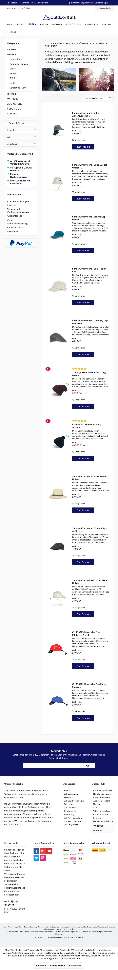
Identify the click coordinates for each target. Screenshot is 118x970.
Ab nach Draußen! (101, 800)
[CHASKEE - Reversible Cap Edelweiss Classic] (57, 650)
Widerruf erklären (98, 828)
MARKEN (12, 113)
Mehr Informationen (69, 958)
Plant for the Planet (102, 797)
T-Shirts (13, 78)
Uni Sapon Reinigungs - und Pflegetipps (74, 823)
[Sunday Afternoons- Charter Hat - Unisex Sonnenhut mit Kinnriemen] (57, 598)
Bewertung (11, 143)
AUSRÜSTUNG (15, 103)
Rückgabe (68, 804)
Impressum (98, 818)
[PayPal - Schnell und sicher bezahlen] (21, 243)
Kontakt (67, 790)
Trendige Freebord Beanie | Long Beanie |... (89, 374)
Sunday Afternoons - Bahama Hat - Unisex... (89, 478)
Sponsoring (69, 814)
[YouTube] (49, 851)
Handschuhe (15, 59)
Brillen (12, 82)
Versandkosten (44, 927)
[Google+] (43, 851)
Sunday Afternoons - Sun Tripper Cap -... (89, 270)
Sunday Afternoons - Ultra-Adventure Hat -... (86, 114)
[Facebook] (36, 851)
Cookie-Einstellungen (18, 201)
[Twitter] (36, 858)
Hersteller (11, 130)
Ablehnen (41, 965)
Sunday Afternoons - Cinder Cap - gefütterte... (89, 529)
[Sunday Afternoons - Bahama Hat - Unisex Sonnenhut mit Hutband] (57, 494)
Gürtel (12, 68)
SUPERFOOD (14, 108)
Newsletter (12, 231)
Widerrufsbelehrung (17, 223)
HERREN (11, 54)
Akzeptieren (74, 965)
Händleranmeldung (102, 794)
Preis (8, 136)
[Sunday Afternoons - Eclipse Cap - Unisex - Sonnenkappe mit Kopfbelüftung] (57, 235)
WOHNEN (12, 98)
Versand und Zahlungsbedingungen (18, 210)
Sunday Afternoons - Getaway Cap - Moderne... (90, 322)
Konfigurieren (57, 965)
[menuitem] (104, 8)
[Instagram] (43, 858)
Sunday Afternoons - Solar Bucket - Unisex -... (90, 166)
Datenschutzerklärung (103, 821)
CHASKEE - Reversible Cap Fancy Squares (89, 685)
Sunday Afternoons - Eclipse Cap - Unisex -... (89, 218)
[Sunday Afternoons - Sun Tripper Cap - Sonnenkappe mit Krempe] (57, 287)
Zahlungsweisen (71, 794)
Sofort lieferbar (16, 123)
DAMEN (11, 49)
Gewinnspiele (70, 811)
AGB (9, 219)
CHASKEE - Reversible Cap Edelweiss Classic (86, 633)
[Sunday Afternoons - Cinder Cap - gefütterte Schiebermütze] (57, 546)
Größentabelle (14, 215)
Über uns (11, 205)
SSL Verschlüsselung (73, 818)
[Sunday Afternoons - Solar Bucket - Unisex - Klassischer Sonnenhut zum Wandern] (57, 183)
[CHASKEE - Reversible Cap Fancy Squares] (57, 702)
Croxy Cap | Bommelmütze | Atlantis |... (86, 426)
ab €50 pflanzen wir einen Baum (20, 182)
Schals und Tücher (18, 87)
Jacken (12, 73)
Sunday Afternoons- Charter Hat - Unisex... (89, 581)
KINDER (11, 94)
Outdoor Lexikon (15, 227)
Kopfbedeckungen (18, 63)
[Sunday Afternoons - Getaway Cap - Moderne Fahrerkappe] (57, 338)
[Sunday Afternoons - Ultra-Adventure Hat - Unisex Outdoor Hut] (57, 131)
